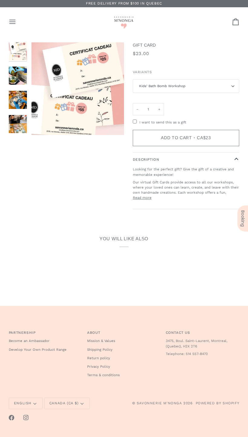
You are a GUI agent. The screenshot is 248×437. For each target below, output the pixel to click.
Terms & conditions (103, 375)
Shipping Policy (100, 349)
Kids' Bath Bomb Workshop (162, 86)
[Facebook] (11, 417)
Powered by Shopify (218, 403)
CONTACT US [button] (178, 332)
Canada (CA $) (64, 403)
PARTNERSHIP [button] (22, 332)
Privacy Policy (98, 366)
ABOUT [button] (93, 332)
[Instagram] (26, 417)
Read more (142, 198)
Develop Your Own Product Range (38, 349)
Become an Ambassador (29, 341)
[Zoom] (77, 88)
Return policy (98, 358)
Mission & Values (101, 341)
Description (146, 159)
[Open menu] (18, 22)
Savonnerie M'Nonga (159, 403)
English (22, 403)
